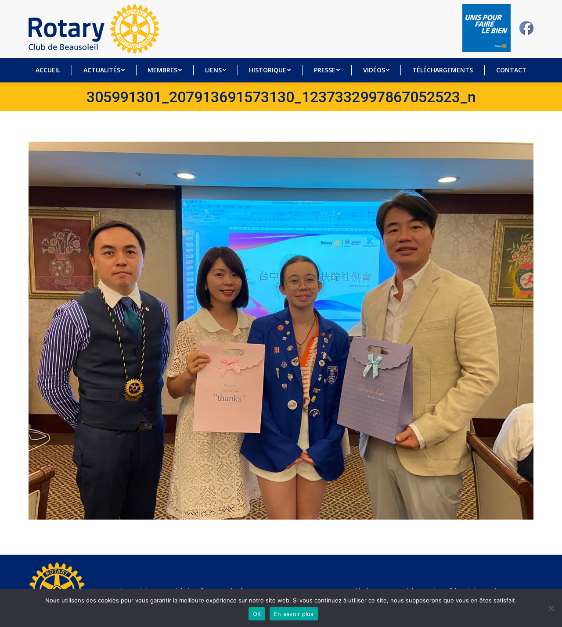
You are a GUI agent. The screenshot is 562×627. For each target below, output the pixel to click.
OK (257, 613)
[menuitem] (48, 70)
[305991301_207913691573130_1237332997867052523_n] (281, 331)
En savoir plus (294, 613)
